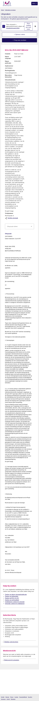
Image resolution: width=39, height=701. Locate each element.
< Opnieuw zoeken (19, 34)
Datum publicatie (8, 62)
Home (2, 10)
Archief (8, 699)
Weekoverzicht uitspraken (11, 660)
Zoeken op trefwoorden (11, 596)
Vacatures (3, 699)
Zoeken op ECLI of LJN (12, 598)
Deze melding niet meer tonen (28, 26)
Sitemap (7, 697)
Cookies (16, 697)
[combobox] (19, 226)
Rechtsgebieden (10, 70)
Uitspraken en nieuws (10, 10)
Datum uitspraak (8, 57)
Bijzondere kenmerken (8, 76)
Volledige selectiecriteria (11, 642)
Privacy (12, 697)
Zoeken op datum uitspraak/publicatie (16, 594)
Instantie (7, 54)
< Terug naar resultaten (19, 40)
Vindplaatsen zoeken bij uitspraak (14, 602)
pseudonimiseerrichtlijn (13, 28)
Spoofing (30, 697)
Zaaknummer (9, 66)
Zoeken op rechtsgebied (12, 600)
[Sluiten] (35, 26)
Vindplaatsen (9, 213)
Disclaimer (13, 699)
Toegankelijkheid (23, 697)
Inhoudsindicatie (10, 80)
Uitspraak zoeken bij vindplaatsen (14, 603)
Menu (34, 3)
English (2, 697)
